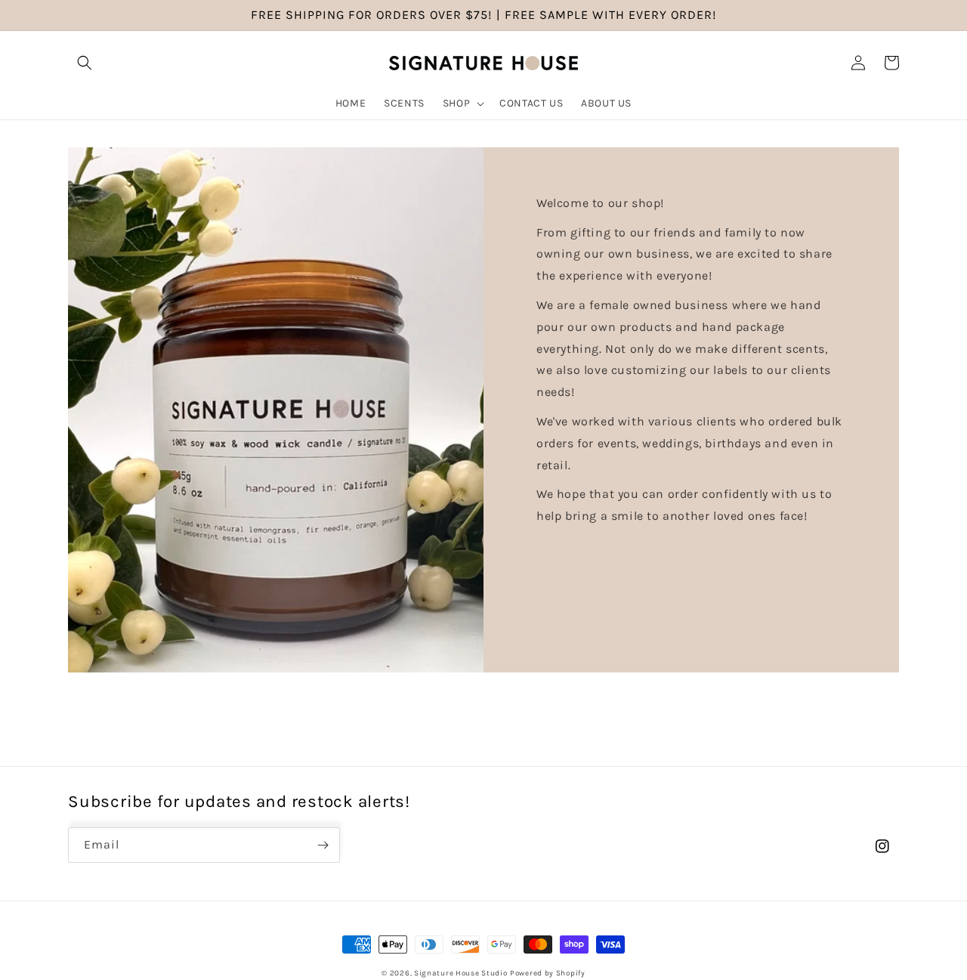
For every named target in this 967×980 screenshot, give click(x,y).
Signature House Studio (460, 973)
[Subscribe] (322, 845)
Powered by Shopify (547, 973)
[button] (84, 62)
